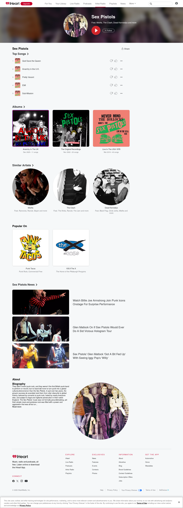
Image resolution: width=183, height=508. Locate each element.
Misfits (99, 22)
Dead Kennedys (120, 22)
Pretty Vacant (28, 77)
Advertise (122, 462)
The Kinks (62, 210)
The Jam (76, 210)
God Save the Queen (31, 60)
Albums (17, 107)
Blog (120, 466)
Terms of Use (150, 490)
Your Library (61, 3)
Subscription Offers (126, 477)
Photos (94, 473)
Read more (16, 406)
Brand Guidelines (125, 469)
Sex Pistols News (23, 284)
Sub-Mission (27, 93)
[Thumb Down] (111, 60)
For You (48, 3)
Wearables (149, 466)
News (123, 3)
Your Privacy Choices (129, 490)
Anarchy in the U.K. (30, 69)
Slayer (36, 210)
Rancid (30, 210)
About (121, 458)
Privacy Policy (112, 490)
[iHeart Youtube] (26, 481)
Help (101, 490)
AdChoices (163, 490)
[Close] (179, 502)
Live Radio (75, 3)
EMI (24, 85)
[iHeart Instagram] (22, 481)
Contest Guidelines (125, 473)
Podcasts (87, 3)
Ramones (23, 210)
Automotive (149, 458)
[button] (96, 30)
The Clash (107, 22)
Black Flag (104, 210)
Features (95, 462)
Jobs (120, 481)
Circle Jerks (113, 210)
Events (94, 466)
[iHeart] (12, 3)
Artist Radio (100, 3)
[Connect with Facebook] (13, 481)
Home (147, 462)
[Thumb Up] (116, 60)
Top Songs (19, 54)
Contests (95, 469)
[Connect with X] (17, 481)
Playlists (113, 3)
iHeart (67, 458)
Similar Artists (21, 165)
